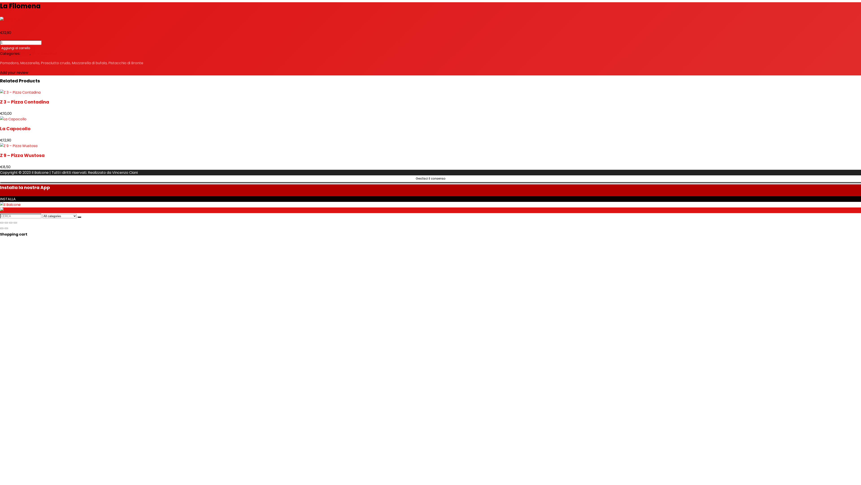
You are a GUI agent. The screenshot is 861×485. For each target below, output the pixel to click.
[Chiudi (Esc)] (15, 222)
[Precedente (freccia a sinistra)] (2, 228)
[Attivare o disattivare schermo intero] (6, 222)
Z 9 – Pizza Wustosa (22, 155)
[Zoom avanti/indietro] (2, 222)
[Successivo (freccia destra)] (6, 228)
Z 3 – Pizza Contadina (24, 102)
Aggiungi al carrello (15, 48)
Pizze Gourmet (44, 53)
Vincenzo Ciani (125, 172)
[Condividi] (11, 222)
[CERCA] (79, 217)
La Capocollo (15, 129)
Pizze (25, 53)
